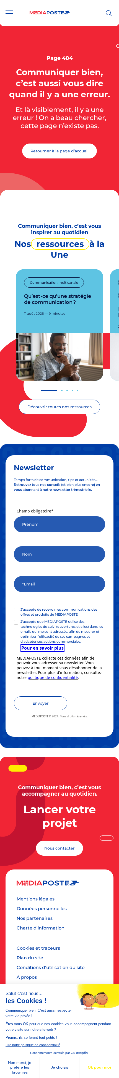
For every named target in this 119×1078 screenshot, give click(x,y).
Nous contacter (59, 848)
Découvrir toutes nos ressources (59, 406)
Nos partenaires (35, 918)
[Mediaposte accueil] (50, 13)
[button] (49, 390)
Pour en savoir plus (42, 648)
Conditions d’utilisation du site (51, 967)
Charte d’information (40, 928)
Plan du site (30, 957)
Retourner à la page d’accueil (59, 151)
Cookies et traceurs (38, 948)
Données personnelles (42, 908)
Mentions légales (36, 899)
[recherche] (108, 13)
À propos (27, 977)
